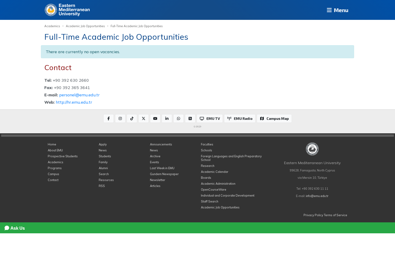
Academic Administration (218, 183)
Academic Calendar (214, 172)
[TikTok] (132, 118)
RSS (102, 186)
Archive (155, 156)
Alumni (103, 168)
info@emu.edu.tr (317, 196)
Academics (52, 26)
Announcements (161, 144)
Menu (340, 10)
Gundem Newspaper (164, 174)
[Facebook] (108, 118)
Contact (53, 180)
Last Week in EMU (162, 168)
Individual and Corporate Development (227, 195)
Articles (155, 186)
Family (103, 162)
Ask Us (17, 228)
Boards (206, 177)
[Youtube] (155, 118)
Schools (206, 150)
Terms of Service (335, 215)
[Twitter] (143, 118)
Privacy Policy (313, 215)
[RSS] (190, 118)
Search (104, 174)
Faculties (207, 144)
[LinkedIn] (167, 118)
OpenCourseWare (213, 189)
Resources (106, 180)
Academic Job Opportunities (85, 26)
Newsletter (157, 180)
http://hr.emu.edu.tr (74, 102)
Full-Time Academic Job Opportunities (137, 26)
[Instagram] (120, 118)
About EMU (55, 150)
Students (105, 156)
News (103, 150)
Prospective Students (63, 156)
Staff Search (209, 201)
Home (52, 144)
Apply (103, 144)
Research (207, 166)
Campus (53, 174)
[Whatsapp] (178, 118)
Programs (55, 168)
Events (154, 162)
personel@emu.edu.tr (79, 94)
